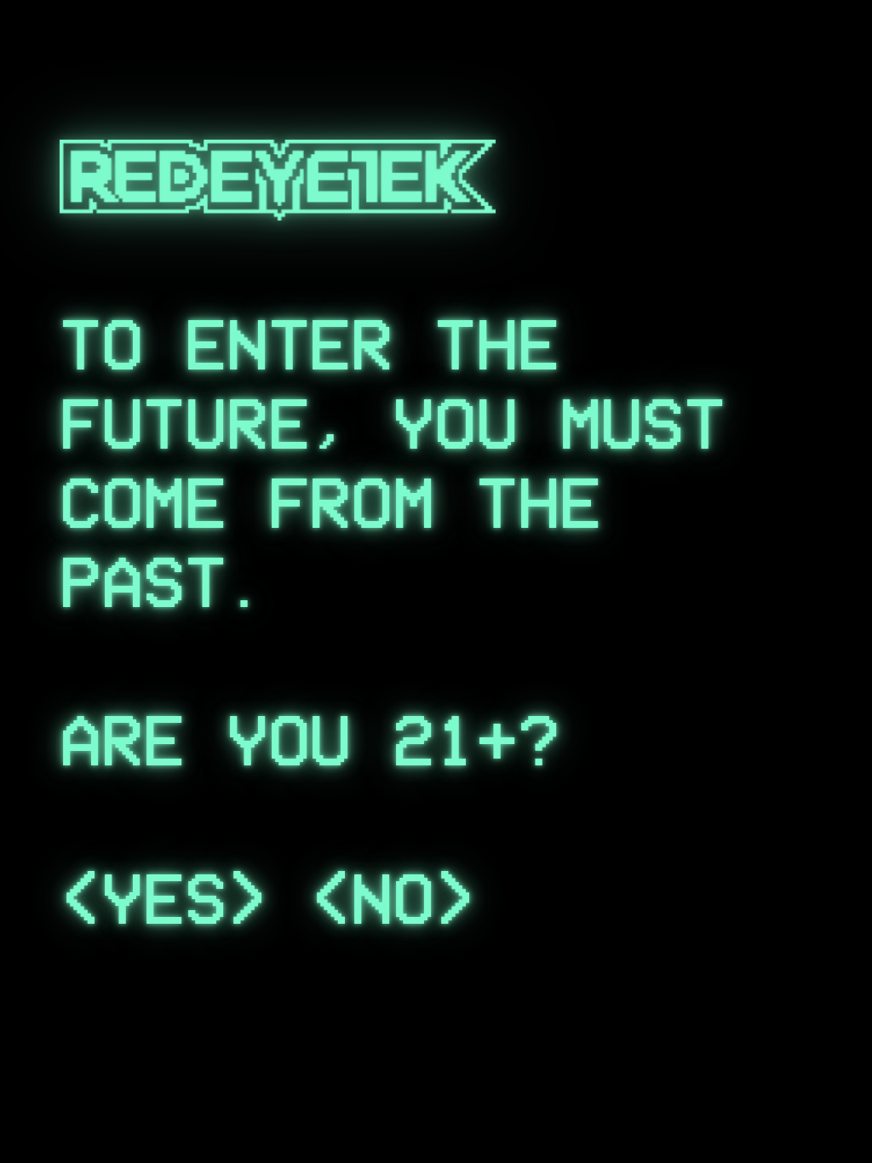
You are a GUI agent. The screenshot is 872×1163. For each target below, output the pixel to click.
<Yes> (163, 899)
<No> (393, 899)
